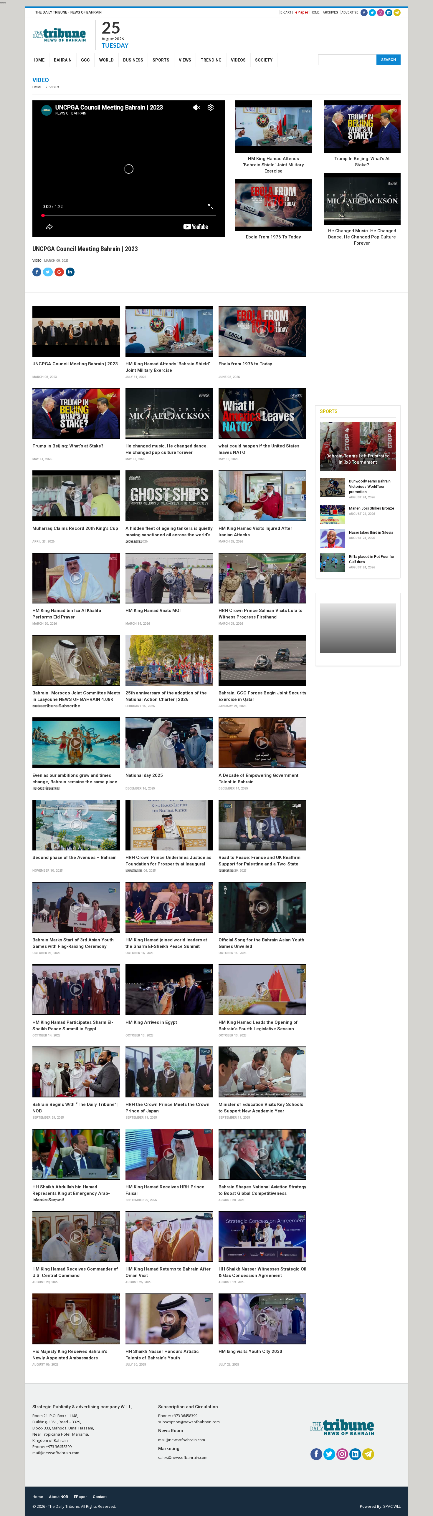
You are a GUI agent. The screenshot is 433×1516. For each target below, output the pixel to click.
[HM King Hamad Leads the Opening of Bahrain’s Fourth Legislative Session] (262, 989)
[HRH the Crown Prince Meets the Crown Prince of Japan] (169, 1071)
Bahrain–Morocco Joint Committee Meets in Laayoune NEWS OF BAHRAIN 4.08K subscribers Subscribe (76, 699)
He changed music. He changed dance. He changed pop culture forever (362, 237)
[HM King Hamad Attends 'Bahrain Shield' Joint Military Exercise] (273, 126)
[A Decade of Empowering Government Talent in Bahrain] (262, 742)
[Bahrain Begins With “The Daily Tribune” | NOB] (76, 1071)
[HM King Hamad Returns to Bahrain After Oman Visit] (169, 1236)
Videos (238, 60)
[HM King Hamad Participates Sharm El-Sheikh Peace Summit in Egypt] (76, 989)
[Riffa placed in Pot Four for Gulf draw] (332, 562)
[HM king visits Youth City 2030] (262, 1318)
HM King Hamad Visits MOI (153, 610)
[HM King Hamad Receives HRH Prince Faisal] (169, 1154)
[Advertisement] (293, 34)
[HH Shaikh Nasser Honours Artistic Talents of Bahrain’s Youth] (169, 1318)
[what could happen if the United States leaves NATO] (262, 413)
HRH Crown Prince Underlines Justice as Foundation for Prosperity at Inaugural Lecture (168, 864)
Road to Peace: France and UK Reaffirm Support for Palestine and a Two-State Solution (259, 864)
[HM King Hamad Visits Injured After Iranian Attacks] (262, 495)
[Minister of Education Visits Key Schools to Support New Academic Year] (262, 1071)
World (106, 60)
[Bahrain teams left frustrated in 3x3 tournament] (357, 447)
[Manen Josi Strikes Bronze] (332, 514)
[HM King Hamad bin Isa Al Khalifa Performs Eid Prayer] (76, 578)
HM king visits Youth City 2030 (250, 1351)
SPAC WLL (392, 1506)
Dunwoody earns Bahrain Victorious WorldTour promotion (370, 486)
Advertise (349, 12)
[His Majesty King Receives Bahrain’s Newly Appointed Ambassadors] (76, 1318)
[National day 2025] (169, 742)
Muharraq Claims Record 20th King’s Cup (75, 528)
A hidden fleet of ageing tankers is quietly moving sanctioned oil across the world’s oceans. (169, 535)
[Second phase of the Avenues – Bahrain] (76, 825)
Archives (330, 12)
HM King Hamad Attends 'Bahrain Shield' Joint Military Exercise (273, 165)
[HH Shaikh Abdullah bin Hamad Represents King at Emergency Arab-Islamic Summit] (76, 1154)
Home (315, 12)
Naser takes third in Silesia (371, 532)
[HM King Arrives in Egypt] (169, 989)
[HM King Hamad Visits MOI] (169, 578)
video (37, 261)
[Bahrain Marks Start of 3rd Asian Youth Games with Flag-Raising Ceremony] (76, 907)
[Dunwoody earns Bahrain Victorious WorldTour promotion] (332, 487)
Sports (161, 60)
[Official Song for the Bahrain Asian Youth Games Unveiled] (262, 907)
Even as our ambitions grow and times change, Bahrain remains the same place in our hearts (74, 782)
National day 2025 (144, 775)
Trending (211, 60)
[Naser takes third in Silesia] (332, 538)
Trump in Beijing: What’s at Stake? (67, 446)
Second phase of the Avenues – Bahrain (74, 857)
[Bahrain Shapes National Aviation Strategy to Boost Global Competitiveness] (262, 1154)
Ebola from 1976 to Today (273, 237)
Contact (100, 1497)
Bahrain (63, 60)
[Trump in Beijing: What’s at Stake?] (362, 126)
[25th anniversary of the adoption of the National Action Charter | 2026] (169, 660)
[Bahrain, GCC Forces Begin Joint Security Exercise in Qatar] (262, 660)
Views (185, 60)
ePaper (301, 12)
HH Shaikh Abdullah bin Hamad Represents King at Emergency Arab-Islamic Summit (71, 1193)
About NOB (58, 1497)
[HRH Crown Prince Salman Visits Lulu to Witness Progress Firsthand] (262, 578)
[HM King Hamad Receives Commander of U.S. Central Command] (76, 1236)
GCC (85, 60)
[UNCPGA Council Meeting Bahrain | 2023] (76, 331)
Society (263, 60)
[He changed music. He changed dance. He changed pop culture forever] (362, 199)
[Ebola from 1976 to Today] (273, 205)
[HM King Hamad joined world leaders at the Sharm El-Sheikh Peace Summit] (169, 907)
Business (133, 60)
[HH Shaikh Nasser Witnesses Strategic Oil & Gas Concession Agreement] (262, 1236)
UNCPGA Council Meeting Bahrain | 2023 (75, 363)
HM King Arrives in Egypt (151, 1022)
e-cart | (286, 12)
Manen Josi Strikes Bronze (371, 508)
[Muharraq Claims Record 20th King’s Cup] (76, 495)
